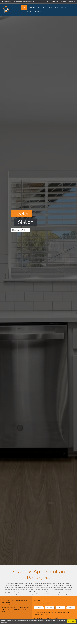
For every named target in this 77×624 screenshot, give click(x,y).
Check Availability (19, 230)
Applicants (72, 1)
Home (24, 7)
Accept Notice (72, 621)
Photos (50, 7)
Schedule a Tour (27, 12)
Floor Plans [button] (41, 7)
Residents (63, 1)
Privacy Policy (61, 612)
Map (56, 7)
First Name (38, 607)
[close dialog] (74, 599)
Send (70, 607)
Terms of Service (39, 614)
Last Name (49, 607)
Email (58, 607)
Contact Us (63, 7)
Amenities (32, 7)
